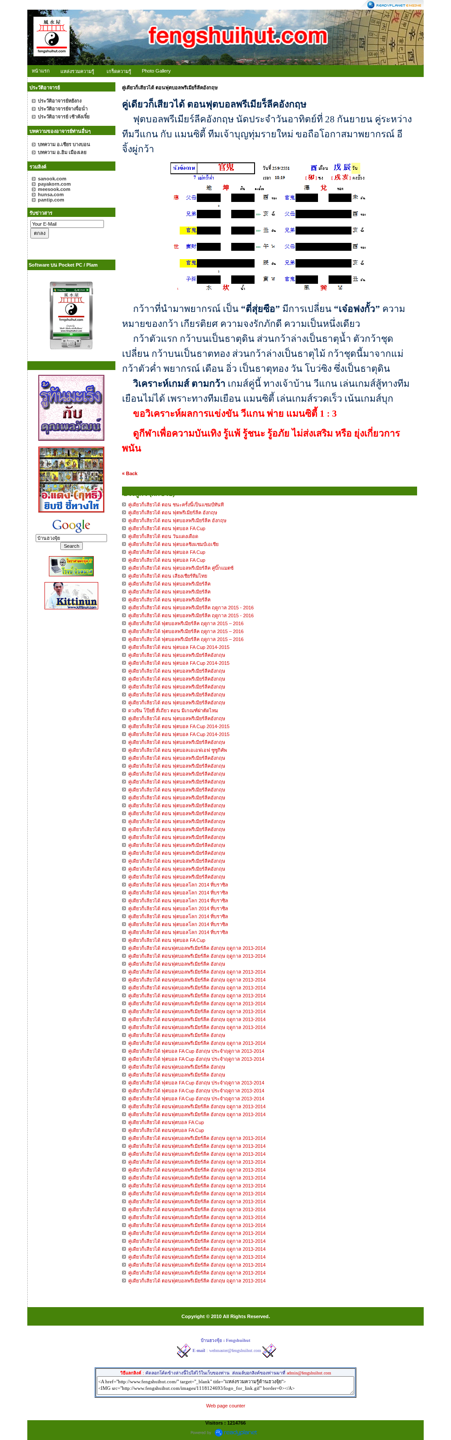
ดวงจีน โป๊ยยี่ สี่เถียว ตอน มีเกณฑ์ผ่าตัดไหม (173, 710)
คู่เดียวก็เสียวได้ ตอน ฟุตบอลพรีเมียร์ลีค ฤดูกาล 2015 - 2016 (191, 607)
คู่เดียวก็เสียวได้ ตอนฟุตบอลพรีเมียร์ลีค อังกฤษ (176, 964)
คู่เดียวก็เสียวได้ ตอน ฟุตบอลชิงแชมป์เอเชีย (173, 544)
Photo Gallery (156, 70)
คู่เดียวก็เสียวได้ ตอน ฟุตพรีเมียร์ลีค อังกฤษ (172, 512)
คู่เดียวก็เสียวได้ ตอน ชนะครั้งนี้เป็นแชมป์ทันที (176, 504)
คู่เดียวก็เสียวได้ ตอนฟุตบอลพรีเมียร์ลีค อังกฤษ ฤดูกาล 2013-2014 (197, 948)
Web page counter (225, 1405)
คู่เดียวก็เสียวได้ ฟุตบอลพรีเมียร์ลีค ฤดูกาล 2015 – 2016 (186, 623)
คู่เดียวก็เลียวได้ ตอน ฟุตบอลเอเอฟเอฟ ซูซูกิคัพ (177, 750)
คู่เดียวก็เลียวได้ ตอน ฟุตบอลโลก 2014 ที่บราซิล (178, 884)
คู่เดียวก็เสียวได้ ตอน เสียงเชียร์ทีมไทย (167, 576)
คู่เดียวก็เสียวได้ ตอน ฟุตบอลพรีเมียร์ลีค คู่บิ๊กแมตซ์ (180, 568)
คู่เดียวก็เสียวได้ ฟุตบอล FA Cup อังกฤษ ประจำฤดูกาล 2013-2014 (196, 1051)
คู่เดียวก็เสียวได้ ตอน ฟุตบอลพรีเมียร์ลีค (169, 583)
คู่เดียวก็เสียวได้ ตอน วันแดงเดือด (163, 536)
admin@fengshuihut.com (309, 1372)
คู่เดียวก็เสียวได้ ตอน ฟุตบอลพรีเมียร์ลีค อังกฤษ (177, 520)
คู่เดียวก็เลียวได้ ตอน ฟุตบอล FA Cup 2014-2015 (178, 647)
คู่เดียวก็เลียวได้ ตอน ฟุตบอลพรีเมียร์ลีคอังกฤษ (177, 655)
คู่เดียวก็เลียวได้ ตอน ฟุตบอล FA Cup (166, 940)
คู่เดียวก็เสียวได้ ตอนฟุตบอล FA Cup (166, 1122)
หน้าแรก (41, 70)
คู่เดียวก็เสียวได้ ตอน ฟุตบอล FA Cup (166, 528)
